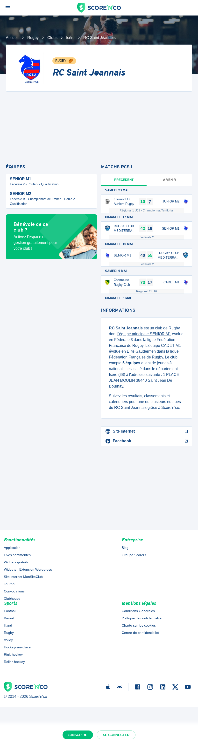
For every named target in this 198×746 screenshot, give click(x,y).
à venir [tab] (169, 180)
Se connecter (116, 735)
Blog (125, 548)
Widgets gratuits (16, 562)
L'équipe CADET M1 (163, 345)
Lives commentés (17, 555)
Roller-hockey (14, 662)
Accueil (12, 38)
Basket (9, 618)
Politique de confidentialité (142, 618)
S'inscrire (77, 735)
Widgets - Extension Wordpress (28, 569)
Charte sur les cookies (139, 625)
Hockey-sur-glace (17, 647)
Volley (8, 640)
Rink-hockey (13, 654)
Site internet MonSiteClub (23, 577)
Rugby (33, 38)
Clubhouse (12, 598)
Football (10, 611)
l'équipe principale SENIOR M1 (144, 334)
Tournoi (9, 584)
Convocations (14, 591)
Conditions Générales (138, 611)
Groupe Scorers (134, 555)
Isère (70, 38)
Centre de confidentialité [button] (140, 633)
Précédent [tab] (124, 180)
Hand (8, 625)
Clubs (52, 38)
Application (12, 548)
